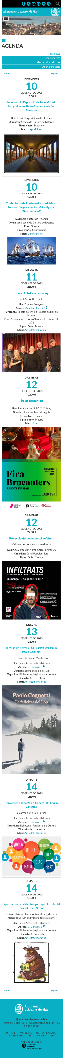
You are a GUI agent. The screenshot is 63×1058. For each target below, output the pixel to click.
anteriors (7, 73)
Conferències (35, 233)
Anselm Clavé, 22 (35, 307)
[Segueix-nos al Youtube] (34, 3)
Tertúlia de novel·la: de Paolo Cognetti (31, 650)
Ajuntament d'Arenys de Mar (20, 11)
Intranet (11, 1032)
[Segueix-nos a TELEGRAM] (44, 3)
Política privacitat (46, 1032)
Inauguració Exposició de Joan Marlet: (31, 106)
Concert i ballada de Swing (31, 293)
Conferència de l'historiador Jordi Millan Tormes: (31, 207)
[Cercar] (58, 3)
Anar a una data (51, 66)
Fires (35, 423)
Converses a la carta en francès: (32, 805)
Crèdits (53, 1035)
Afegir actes (53, 53)
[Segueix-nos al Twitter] (28, 3)
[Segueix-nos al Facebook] (23, 3)
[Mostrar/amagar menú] (6, 19)
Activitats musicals (35, 330)
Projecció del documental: (31, 538)
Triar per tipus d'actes (48, 62)
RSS (29, 1035)
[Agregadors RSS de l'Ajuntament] (49, 3)
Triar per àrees (52, 58)
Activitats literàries (35, 681)
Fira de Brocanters (31, 400)
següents (56, 73)
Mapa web (40, 1035)
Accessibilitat (17, 1035)
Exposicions (35, 129)
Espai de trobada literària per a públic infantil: (31, 906)
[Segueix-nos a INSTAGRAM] (39, 3)
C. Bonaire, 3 (35, 666)
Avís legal (26, 1032)
